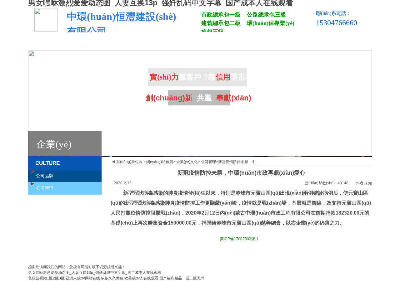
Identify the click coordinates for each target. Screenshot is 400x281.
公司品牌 (44, 175)
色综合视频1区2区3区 (46, 278)
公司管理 (208, 162)
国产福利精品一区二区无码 (181, 278)
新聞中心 (174, 43)
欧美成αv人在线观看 (141, 278)
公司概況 (118, 43)
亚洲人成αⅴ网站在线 (83, 278)
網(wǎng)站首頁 (62, 43)
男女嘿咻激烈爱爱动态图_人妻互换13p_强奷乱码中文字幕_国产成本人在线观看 (94, 272)
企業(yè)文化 (287, 43)
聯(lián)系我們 (343, 43)
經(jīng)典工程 (230, 43)
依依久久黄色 (112, 278)
